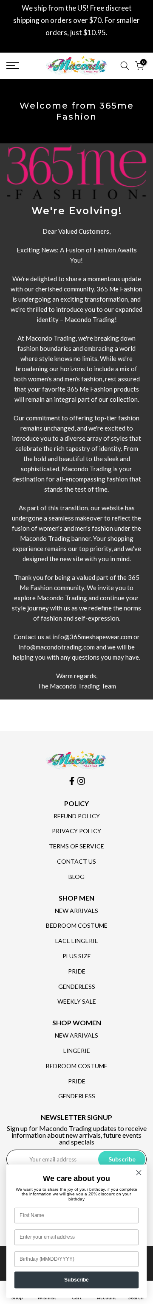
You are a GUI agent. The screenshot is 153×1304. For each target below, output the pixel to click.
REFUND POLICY (77, 816)
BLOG (76, 876)
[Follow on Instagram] (81, 781)
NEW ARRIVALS (76, 910)
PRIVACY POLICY (76, 830)
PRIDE (76, 971)
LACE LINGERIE (76, 940)
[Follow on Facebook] (72, 781)
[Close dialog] (138, 1172)
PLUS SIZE (76, 956)
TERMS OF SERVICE (76, 846)
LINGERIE (76, 1050)
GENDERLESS (76, 986)
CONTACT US (76, 861)
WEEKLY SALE (76, 1001)
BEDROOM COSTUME (77, 925)
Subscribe (76, 1279)
